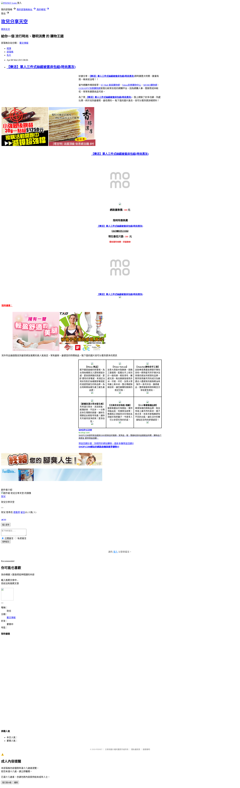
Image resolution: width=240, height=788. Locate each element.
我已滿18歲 (6, 782)
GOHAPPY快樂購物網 (90, 88)
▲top (3, 519)
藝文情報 (23, 43)
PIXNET (99, 749)
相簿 (9, 48)
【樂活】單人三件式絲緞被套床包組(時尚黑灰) (41, 67)
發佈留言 (5, 542)
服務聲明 (146, 749)
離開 (16, 782)
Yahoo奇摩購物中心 (131, 85)
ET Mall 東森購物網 (110, 85)
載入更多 (5, 525)
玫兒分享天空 (14, 21)
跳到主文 (5, 29)
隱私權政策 (135, 749)
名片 (9, 55)
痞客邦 (16, 512)
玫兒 (3, 496)
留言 (23, 512)
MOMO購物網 (150, 85)
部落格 (10, 52)
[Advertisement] (120, 679)
